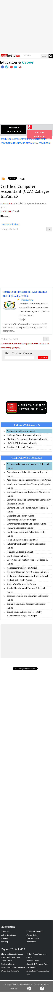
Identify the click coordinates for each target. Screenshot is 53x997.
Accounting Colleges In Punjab (21, 431)
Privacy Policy (32, 935)
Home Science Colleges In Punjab (22, 539)
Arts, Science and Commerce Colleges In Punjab (29, 479)
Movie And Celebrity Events (13, 967)
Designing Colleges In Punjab (20, 515)
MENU (6, 216)
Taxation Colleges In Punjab (20, 447)
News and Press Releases (12, 954)
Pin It (22, 178)
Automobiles (31, 967)
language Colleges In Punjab (20, 551)
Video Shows (6, 960)
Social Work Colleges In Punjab (21, 584)
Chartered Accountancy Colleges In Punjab (27, 439)
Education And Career (10, 957)
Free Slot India (32, 938)
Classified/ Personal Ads (36, 964)
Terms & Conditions (35, 931)
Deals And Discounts (10, 970)
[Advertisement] (26, 26)
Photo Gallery (32, 960)
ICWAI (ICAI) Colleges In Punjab (22, 443)
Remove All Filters (11, 224)
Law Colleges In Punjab (18, 555)
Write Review (26, 299)
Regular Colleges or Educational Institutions (23, 139)
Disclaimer (31, 941)
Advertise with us (8, 935)
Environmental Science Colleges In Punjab (26, 523)
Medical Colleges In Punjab (19, 579)
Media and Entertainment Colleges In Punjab (27, 576)
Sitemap (4, 941)
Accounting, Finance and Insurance (18, 143)
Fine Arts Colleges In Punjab (20, 527)
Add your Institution (39, 134)
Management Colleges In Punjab (22, 567)
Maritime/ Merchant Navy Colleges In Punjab (28, 571)
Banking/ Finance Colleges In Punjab (24, 435)
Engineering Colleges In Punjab (21, 519)
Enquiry (4, 938)
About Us (5, 931)
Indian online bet (8, 964)
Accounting (45, 143)
